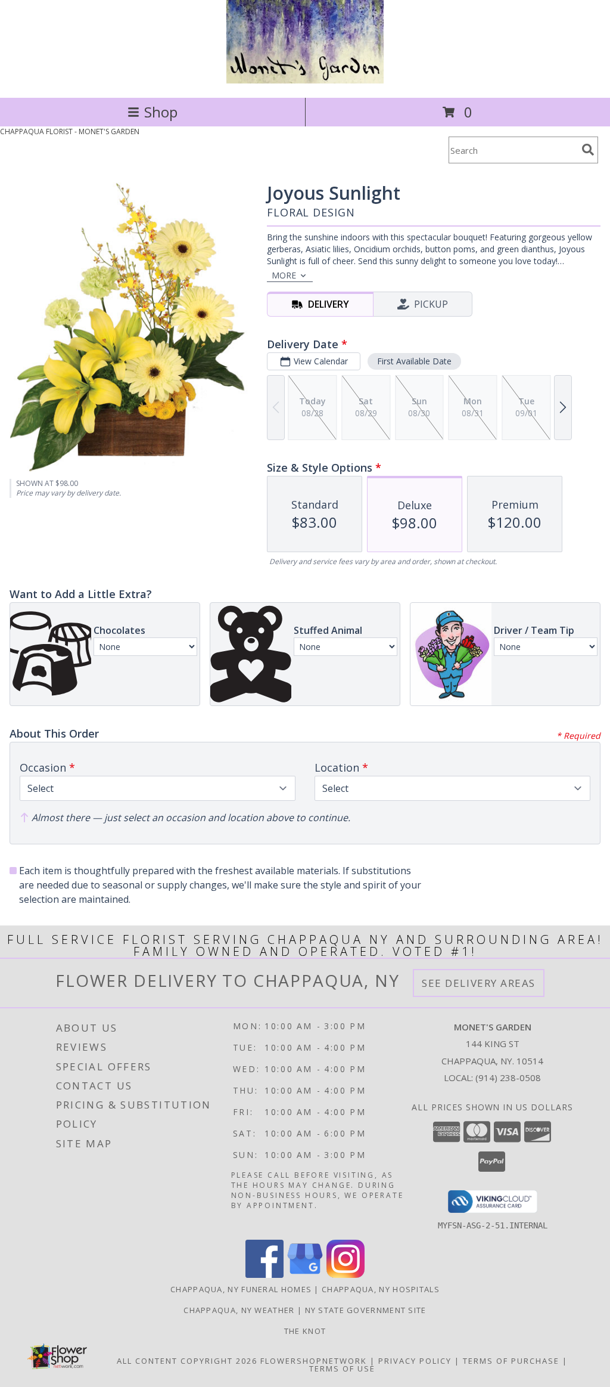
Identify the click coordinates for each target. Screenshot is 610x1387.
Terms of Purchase (511, 1360)
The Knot (305, 1331)
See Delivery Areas (479, 983)
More (284, 275)
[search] (587, 149)
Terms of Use (342, 1368)
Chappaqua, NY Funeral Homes (241, 1289)
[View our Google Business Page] (305, 1274)
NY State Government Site (366, 1310)
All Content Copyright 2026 (187, 1360)
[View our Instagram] (345, 1274)
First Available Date (414, 361)
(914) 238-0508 (508, 1077)
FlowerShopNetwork (313, 1360)
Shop (161, 112)
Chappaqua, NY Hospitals (381, 1289)
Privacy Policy (415, 1360)
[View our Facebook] (264, 1274)
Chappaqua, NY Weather (238, 1310)
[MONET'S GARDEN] (305, 80)
